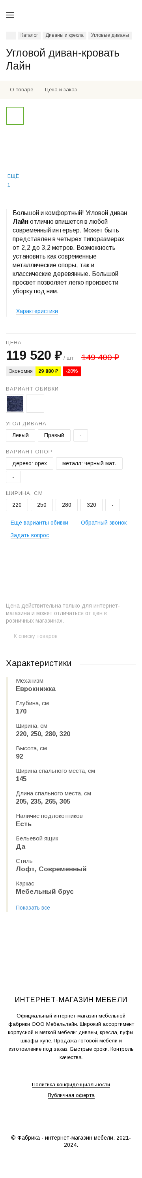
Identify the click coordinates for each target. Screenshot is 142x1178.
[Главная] (11, 36)
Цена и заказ (61, 90)
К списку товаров (36, 636)
